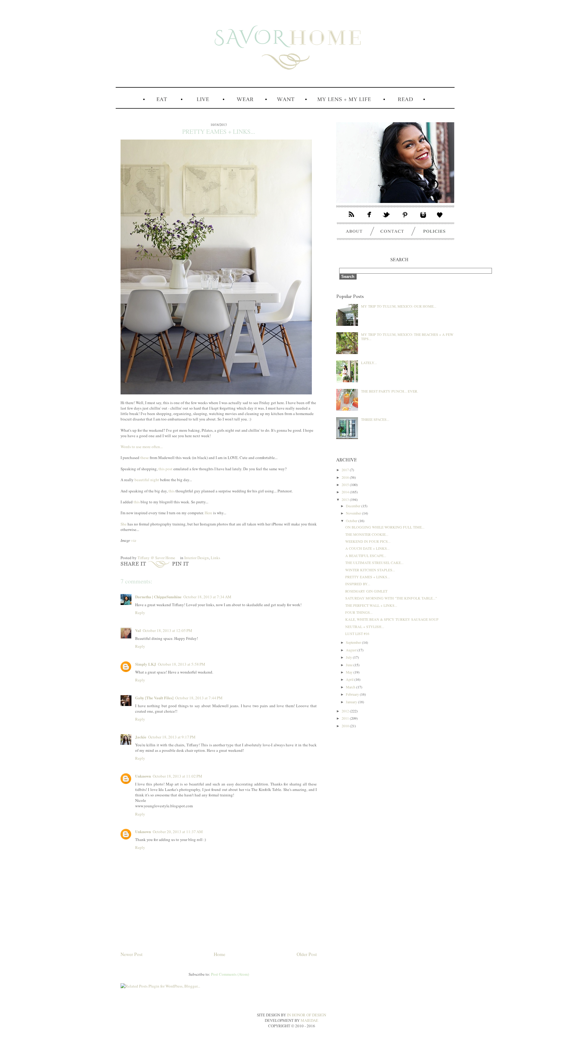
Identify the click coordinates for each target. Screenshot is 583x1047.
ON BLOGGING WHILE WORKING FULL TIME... (384, 527)
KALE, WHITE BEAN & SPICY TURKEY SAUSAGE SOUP (391, 619)
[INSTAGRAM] (423, 219)
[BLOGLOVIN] (442, 219)
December (353, 505)
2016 (346, 477)
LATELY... (369, 362)
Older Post (307, 954)
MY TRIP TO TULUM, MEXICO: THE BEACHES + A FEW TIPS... (407, 336)
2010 (346, 725)
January (352, 701)
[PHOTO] (395, 207)
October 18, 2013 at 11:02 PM (177, 776)
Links (215, 557)
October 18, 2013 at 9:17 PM (172, 737)
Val (138, 630)
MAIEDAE (309, 1020)
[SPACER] (129, 108)
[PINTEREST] (405, 219)
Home (219, 954)
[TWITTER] (387, 219)
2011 (346, 718)
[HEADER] (285, 92)
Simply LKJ (145, 664)
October (352, 520)
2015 (346, 484)
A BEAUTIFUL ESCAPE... (365, 555)
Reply (140, 612)
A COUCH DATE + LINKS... (367, 548)
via (133, 540)
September (354, 642)
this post (165, 468)
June (349, 664)
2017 (346, 469)
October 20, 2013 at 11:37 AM (178, 831)
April (350, 679)
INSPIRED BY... (357, 583)
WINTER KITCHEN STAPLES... (370, 569)
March (351, 686)
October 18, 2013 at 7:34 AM (207, 596)
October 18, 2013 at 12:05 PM (167, 630)
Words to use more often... (142, 446)
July (349, 657)
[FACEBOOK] (370, 219)
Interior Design (196, 557)
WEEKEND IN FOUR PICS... (367, 541)
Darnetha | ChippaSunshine (158, 596)
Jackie (140, 737)
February (353, 694)
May (349, 672)
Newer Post (131, 954)
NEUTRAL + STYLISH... (364, 626)
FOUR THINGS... (359, 612)
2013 (346, 499)
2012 (346, 710)
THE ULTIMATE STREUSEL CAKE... (374, 562)
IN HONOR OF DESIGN (306, 1015)
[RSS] (348, 219)
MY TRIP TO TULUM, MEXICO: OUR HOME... (398, 306)
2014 (346, 491)
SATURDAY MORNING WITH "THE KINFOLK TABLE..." (391, 598)
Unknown (143, 776)
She (124, 524)
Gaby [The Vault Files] (154, 698)
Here (208, 512)
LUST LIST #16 (357, 633)
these (144, 457)
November (354, 513)
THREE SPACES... (375, 419)
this (172, 491)
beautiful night (147, 479)
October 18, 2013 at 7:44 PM (199, 698)
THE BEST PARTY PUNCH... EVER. (389, 391)
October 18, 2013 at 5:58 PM (181, 664)
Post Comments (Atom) (230, 974)
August (351, 649)
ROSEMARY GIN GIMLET (366, 591)
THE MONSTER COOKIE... (366, 534)
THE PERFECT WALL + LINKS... (371, 605)
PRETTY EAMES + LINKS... (367, 576)
